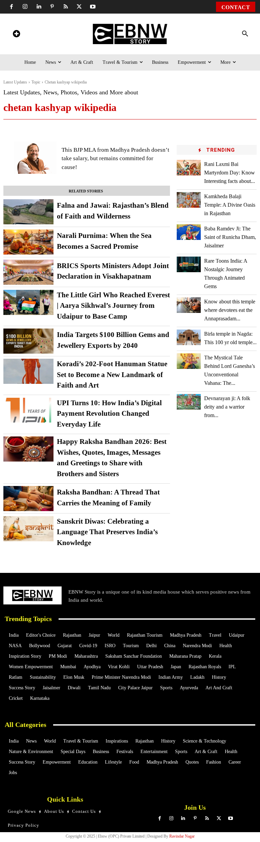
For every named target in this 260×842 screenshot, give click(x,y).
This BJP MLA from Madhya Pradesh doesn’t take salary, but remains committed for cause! (115, 158)
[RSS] (65, 7)
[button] (245, 34)
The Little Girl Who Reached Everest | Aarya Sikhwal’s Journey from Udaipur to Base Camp (113, 305)
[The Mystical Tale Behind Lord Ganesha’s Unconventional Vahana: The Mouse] (189, 361)
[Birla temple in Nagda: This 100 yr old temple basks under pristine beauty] (189, 337)
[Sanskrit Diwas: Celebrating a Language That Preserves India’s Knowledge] (28, 528)
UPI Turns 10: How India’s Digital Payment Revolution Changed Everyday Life (109, 413)
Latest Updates (15, 82)
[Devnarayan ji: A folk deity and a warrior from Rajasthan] (189, 402)
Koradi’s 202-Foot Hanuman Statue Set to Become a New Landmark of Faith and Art (112, 374)
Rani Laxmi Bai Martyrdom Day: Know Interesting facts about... (229, 172)
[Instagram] (25, 7)
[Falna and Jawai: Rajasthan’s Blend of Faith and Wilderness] (28, 211)
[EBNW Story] (130, 34)
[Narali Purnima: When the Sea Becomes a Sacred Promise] (28, 242)
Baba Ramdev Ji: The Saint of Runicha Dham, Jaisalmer (230, 237)
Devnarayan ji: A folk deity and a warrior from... (227, 406)
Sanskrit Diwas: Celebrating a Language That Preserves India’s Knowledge (107, 532)
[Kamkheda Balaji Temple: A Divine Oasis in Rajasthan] (189, 200)
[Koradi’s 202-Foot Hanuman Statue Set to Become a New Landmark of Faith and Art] (28, 371)
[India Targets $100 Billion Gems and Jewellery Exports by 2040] (28, 341)
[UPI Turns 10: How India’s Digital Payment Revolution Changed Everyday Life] (28, 410)
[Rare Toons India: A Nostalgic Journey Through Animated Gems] (189, 264)
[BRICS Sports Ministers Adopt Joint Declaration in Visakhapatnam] (28, 272)
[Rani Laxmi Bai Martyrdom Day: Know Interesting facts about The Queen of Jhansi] (189, 167)
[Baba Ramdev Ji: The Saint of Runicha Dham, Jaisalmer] (189, 232)
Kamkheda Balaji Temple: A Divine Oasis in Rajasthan (229, 204)
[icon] (16, 35)
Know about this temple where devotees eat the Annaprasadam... (229, 310)
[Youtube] (93, 7)
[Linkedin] (38, 7)
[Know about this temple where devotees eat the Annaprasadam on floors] (189, 305)
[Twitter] (79, 7)
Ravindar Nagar (182, 836)
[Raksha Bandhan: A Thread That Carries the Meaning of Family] (28, 498)
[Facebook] (11, 7)
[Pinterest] (52, 7)
